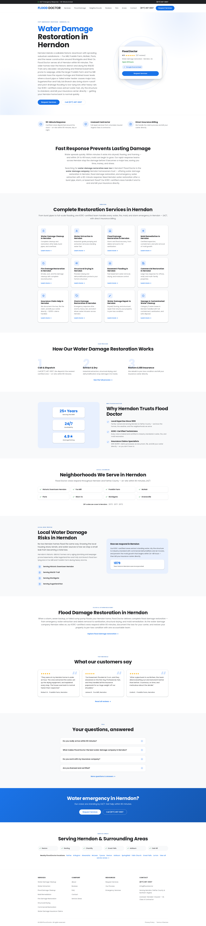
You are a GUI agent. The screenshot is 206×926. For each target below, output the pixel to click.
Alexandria (86, 855)
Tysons (102, 855)
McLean (95, 855)
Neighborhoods (95, 8)
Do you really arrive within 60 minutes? (80, 741)
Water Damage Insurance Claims (50, 911)
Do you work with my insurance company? (81, 759)
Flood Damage (80, 8)
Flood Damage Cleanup (46, 890)
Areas (124, 8)
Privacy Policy (149, 922)
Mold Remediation (44, 894)
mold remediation (135, 621)
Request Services (165, 8)
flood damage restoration (103, 174)
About (74, 882)
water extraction (65, 621)
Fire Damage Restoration (47, 899)
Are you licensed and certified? (76, 768)
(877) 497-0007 (162, 2)
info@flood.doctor (146, 886)
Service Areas (77, 899)
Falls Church (136, 855)
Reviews (108, 8)
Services (67, 8)
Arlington (76, 855)
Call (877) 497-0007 (73, 102)
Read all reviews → (103, 701)
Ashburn (117, 855)
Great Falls (147, 855)
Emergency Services (113, 890)
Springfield (126, 855)
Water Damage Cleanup (47, 882)
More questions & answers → (103, 776)
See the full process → (103, 380)
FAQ (116, 8)
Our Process (110, 886)
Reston (109, 855)
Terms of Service (162, 922)
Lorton (155, 855)
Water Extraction (44, 886)
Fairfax (68, 855)
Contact (133, 8)
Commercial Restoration (47, 907)
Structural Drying (44, 903)
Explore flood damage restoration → (103, 634)
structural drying (114, 621)
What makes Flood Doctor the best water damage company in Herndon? (95, 750)
